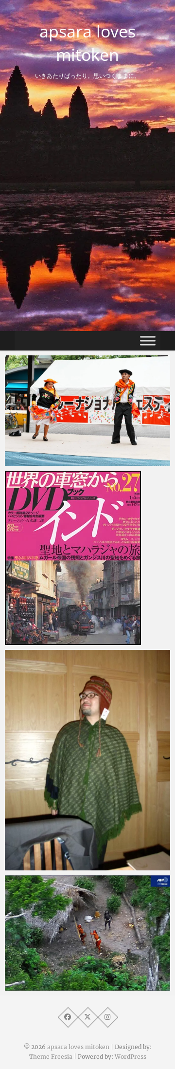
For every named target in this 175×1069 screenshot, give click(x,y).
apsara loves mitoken (87, 43)
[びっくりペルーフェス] (87, 410)
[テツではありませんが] (87, 558)
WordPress (130, 1056)
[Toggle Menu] (148, 340)
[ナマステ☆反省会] (87, 760)
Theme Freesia (50, 1056)
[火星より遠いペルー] (87, 933)
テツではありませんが (60, 640)
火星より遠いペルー (57, 986)
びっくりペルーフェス (60, 461)
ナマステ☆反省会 (53, 865)
